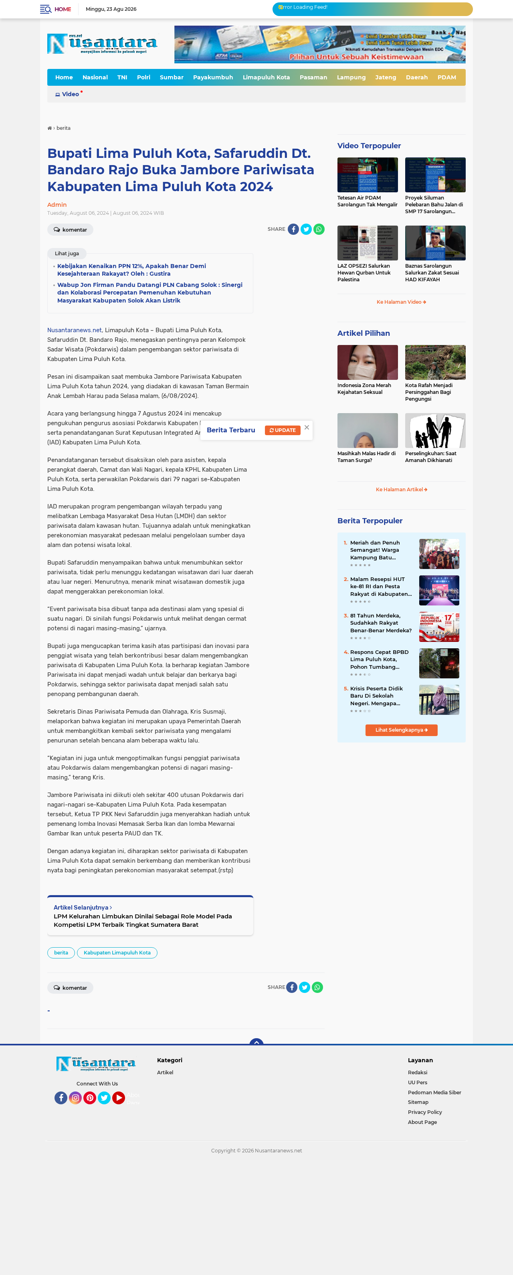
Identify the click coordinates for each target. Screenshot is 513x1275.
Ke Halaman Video (400, 302)
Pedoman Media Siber (434, 1092)
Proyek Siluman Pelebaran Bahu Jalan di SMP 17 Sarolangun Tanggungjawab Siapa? (434, 205)
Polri (143, 77)
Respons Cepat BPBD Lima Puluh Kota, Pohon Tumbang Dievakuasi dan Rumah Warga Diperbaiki (379, 659)
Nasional (95, 77)
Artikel (165, 1072)
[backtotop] (256, 1045)
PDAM (447, 77)
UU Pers (417, 1082)
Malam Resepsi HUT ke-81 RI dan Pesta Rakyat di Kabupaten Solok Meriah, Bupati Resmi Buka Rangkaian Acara (379, 586)
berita (61, 953)
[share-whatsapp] (319, 229)
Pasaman (313, 77)
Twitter (108, 1108)
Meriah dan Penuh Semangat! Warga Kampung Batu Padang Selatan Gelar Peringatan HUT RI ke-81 (380, 550)
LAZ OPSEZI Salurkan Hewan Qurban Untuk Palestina (364, 272)
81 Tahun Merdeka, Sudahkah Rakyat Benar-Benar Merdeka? (381, 622)
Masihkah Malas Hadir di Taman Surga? (366, 456)
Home (63, 9)
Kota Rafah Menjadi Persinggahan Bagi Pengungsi (428, 392)
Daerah (417, 77)
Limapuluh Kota (266, 77)
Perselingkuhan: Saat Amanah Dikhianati (430, 456)
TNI (122, 77)
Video (70, 94)
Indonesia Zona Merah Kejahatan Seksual (364, 388)
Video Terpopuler (369, 145)
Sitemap (418, 1102)
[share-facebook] (293, 229)
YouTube (124, 1108)
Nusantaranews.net (74, 330)
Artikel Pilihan (363, 333)
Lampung (351, 77)
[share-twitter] (306, 229)
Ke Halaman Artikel (400, 489)
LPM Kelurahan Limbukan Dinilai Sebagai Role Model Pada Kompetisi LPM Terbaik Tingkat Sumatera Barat (143, 920)
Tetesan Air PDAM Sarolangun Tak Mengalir (367, 201)
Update (285, 430)
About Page (135, 1099)
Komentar (74, 230)
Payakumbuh (213, 77)
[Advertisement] (240, 1216)
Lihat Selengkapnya (400, 730)
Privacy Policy (425, 1112)
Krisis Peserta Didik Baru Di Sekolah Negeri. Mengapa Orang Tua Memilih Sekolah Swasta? (376, 696)
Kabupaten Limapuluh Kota (117, 953)
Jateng (386, 77)
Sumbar (172, 77)
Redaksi (417, 1072)
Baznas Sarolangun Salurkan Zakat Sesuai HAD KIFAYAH (432, 272)
